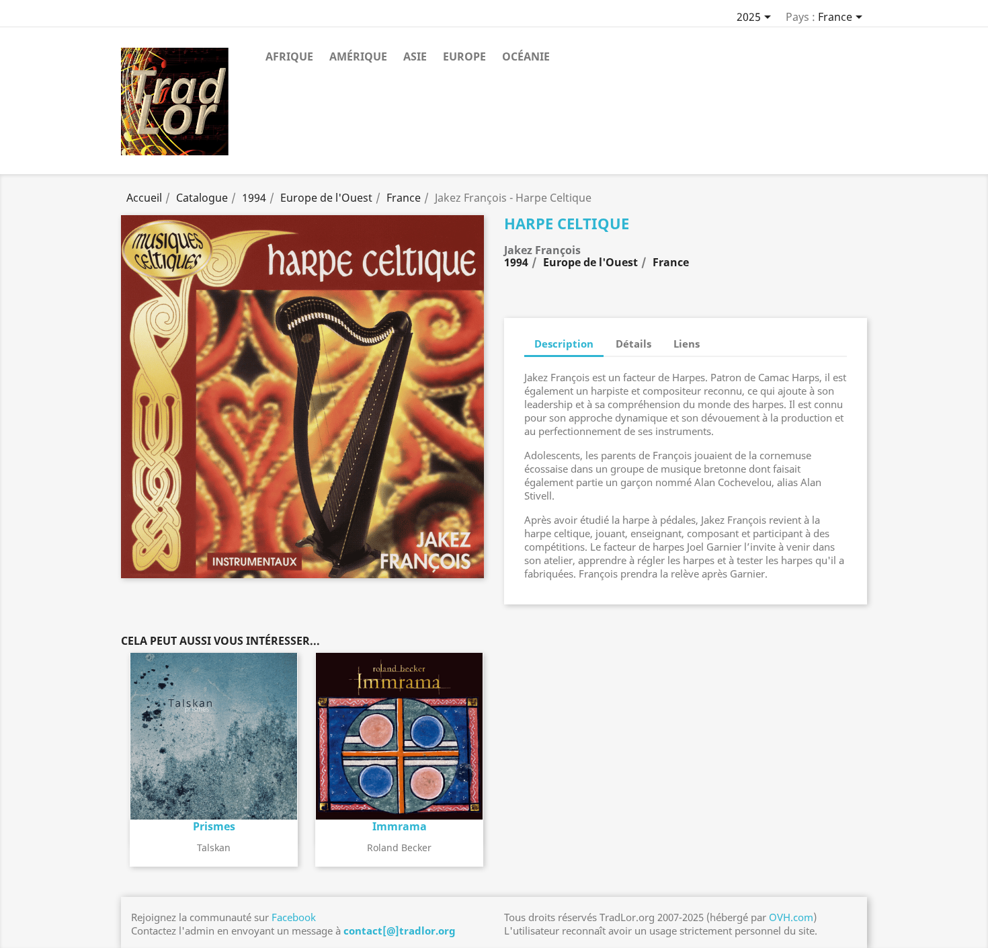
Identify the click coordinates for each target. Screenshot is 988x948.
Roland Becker (399, 847)
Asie (415, 56)
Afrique (289, 56)
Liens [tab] (686, 343)
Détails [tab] (633, 343)
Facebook (294, 917)
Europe (464, 56)
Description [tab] (563, 343)
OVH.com (791, 917)
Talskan (214, 847)
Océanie (526, 56)
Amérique (358, 56)
